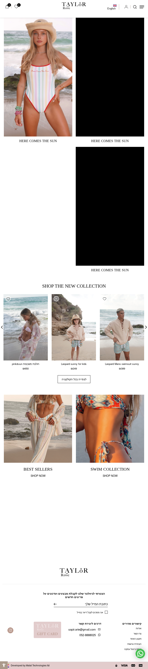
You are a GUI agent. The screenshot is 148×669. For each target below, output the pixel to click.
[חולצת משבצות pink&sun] (25, 327)
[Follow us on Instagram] (10, 630)
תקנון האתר (135, 638)
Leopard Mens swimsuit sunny (122, 364)
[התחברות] (126, 7)
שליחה (58, 604)
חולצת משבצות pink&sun (25, 364)
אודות (138, 628)
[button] (4, 665)
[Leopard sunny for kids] (74, 327)
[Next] (2, 327)
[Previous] (146, 327)
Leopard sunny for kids (74, 364)
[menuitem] (112, 7)
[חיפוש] (135, 7)
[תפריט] (142, 7)
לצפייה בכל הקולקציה (74, 379)
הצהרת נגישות (134, 643)
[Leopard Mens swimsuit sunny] (122, 327)
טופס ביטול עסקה (132, 649)
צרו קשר (137, 633)
